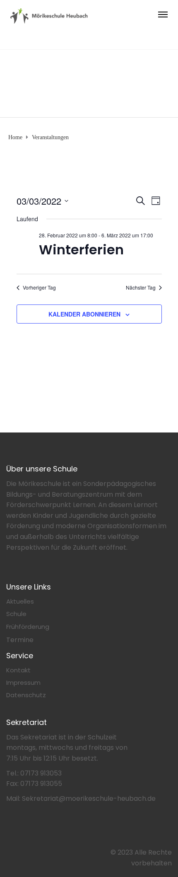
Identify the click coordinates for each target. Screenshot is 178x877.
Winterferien (81, 249)
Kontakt (18, 670)
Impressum (23, 682)
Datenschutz (26, 695)
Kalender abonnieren (84, 314)
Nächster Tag (141, 287)
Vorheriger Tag (39, 287)
